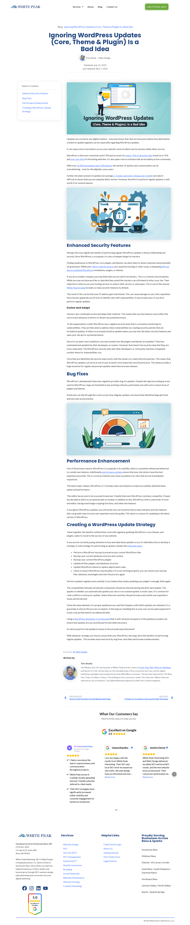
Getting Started (110, 852)
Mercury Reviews (162, 667)
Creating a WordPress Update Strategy (36, 109)
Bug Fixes (27, 98)
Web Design (104, 58)
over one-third (77, 159)
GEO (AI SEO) (70, 852)
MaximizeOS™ (70, 861)
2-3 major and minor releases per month (132, 175)
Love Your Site (146, 667)
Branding (67, 869)
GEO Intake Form (111, 857)
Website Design (70, 844)
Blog (100, 6)
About (90, 6)
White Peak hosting (76, 287)
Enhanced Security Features (35, 93)
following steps (134, 545)
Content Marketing (72, 886)
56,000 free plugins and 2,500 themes (94, 165)
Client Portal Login (112, 844)
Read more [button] (110, 777)
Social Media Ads (71, 873)
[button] (63, 774)
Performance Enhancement (35, 103)
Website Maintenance (73, 877)
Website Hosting (71, 882)
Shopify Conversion (72, 865)
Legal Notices (110, 861)
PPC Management (72, 857)
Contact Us (112, 6)
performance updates (112, 472)
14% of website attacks (102, 266)
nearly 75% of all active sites (139, 155)
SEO (65, 848)
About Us (108, 848)
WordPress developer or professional (92, 619)
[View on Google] (107, 748)
